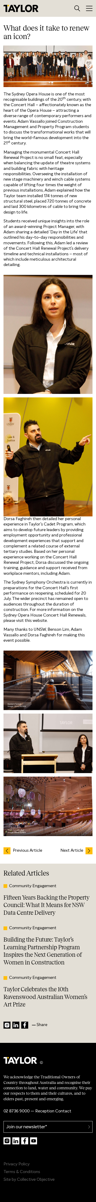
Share (42, 1025)
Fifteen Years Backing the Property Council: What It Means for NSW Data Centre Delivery (46, 905)
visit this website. (32, 621)
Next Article (71, 850)
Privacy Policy (16, 1164)
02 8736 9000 (16, 1111)
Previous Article (27, 850)
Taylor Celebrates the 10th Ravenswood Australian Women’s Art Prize (45, 997)
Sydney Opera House (31, 94)
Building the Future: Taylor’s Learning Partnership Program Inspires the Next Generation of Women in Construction (42, 951)
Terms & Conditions (21, 1172)
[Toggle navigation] (89, 8)
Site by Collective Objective (29, 1179)
